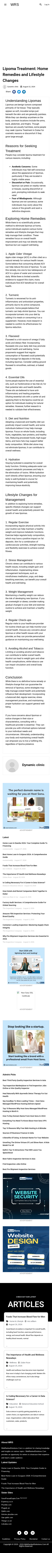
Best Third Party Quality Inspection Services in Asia (24, 1080)
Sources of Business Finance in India (18, 1133)
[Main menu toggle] (5, 4)
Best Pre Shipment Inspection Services (19, 1169)
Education (13, 1404)
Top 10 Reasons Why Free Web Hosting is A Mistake (24, 1128)
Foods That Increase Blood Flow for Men (20, 866)
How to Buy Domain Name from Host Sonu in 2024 (24, 1116)
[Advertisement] (26, 36)
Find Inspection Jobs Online (14, 1164)
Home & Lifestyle (16, 1321)
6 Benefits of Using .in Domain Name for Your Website (26, 1138)
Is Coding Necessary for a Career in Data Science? (24, 883)
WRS (15, 5)
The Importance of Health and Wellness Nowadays (24, 874)
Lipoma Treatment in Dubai (28, 130)
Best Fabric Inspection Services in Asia (19, 1159)
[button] (40, 4)
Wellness (13, 1363)
